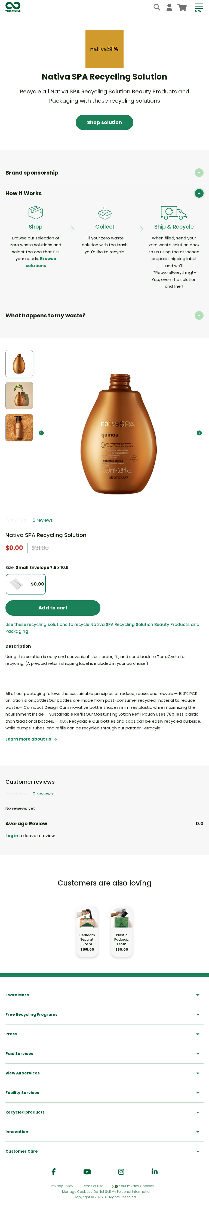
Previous (41, 433)
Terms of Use (92, 1186)
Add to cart (52, 607)
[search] (157, 7)
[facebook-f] (53, 1172)
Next (199, 433)
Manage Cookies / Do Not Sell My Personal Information (107, 1192)
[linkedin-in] (155, 1172)
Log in (11, 836)
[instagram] (121, 1172)
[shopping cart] (181, 7)
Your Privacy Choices (136, 1186)
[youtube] (87, 1172)
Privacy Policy (62, 1186)
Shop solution (104, 122)
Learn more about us (28, 739)
